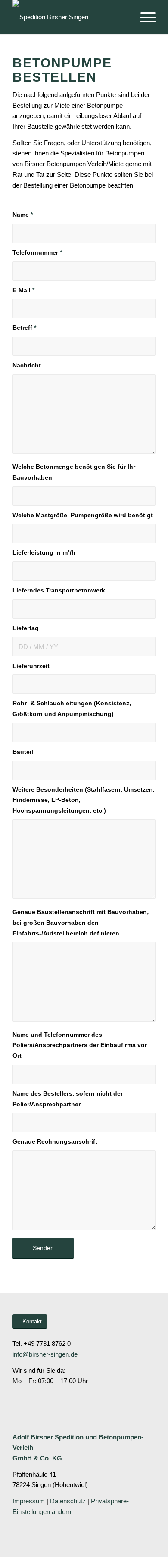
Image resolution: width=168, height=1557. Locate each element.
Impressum (28, 1501)
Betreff (24, 328)
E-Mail (23, 290)
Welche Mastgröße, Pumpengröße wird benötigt (82, 515)
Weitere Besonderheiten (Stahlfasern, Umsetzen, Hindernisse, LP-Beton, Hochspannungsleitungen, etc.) (83, 800)
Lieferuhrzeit (31, 666)
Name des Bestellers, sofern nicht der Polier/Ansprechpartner (67, 1099)
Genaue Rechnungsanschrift (54, 1141)
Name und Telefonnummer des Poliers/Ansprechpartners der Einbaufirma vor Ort (79, 1045)
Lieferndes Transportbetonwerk (58, 590)
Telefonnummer (37, 252)
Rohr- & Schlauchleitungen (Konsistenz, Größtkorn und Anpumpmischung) (71, 708)
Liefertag (25, 628)
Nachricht (26, 365)
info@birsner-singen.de (45, 1354)
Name (22, 215)
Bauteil (22, 752)
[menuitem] (144, 17)
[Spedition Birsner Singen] (69, 17)
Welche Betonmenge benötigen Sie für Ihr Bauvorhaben (73, 472)
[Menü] (144, 17)
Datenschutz (68, 1501)
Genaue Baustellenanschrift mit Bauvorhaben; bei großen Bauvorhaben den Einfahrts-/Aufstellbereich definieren (80, 923)
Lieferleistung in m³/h (43, 552)
